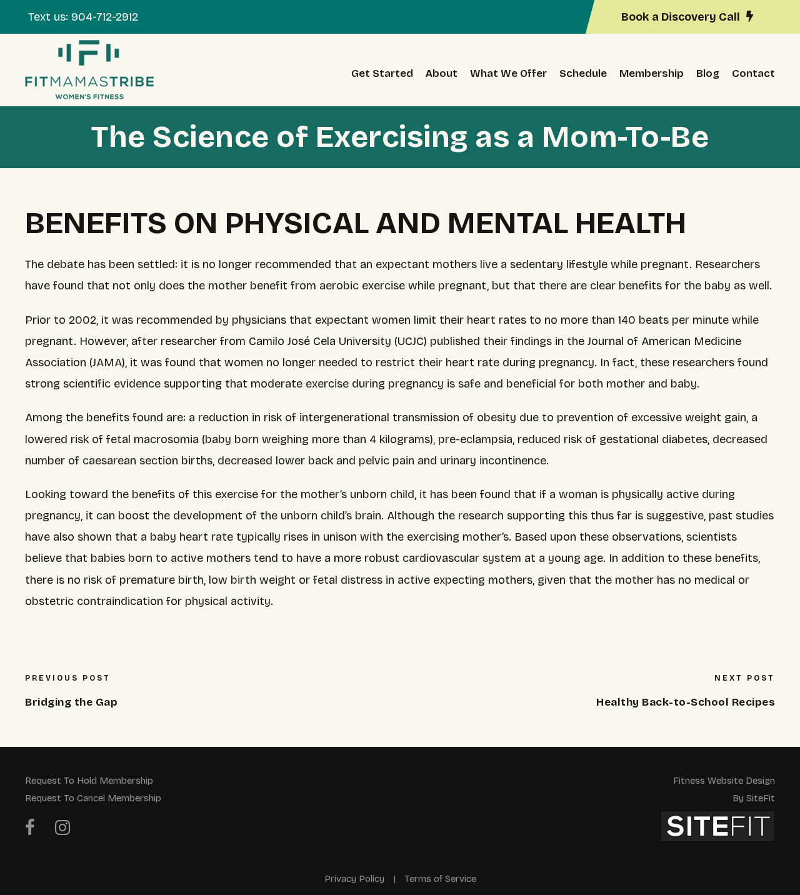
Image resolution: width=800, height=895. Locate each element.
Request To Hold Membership (89, 780)
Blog (707, 73)
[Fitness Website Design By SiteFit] (717, 825)
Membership (651, 73)
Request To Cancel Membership (93, 798)
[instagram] (62, 828)
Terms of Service (440, 878)
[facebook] (30, 828)
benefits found (124, 417)
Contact (753, 73)
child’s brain (351, 515)
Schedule (583, 73)
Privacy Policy (354, 878)
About (442, 73)
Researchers (727, 264)
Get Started (382, 73)
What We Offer (508, 73)
